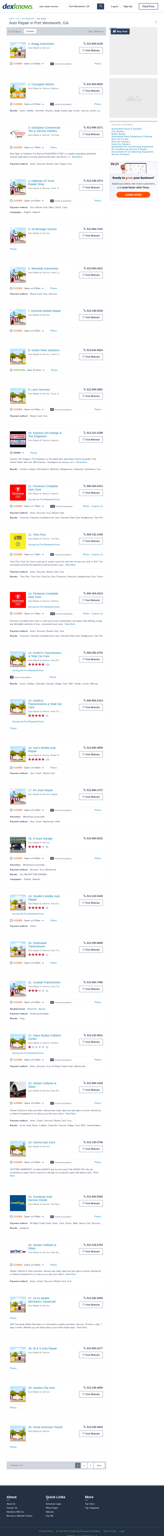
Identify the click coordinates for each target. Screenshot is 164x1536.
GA (17, 19)
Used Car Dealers (59, 272)
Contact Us (12, 1508)
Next (99, 1465)
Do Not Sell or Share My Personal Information (78, 1531)
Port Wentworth (28, 19)
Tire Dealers (56, 135)
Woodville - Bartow (36, 1009)
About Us (11, 1504)
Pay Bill (49, 1516)
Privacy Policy (46, 1531)
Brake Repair (57, 755)
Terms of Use (109, 1531)
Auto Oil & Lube (58, 660)
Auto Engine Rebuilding (62, 903)
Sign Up (128, 6)
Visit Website (92, 50)
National (50, 1512)
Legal (122, 1531)
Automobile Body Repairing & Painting (131, 136)
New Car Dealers (120, 141)
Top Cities (90, 1504)
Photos (97, 63)
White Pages (52, 1508)
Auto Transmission (60, 711)
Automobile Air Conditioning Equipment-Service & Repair (132, 153)
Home (11, 19)
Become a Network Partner (19, 1516)
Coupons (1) (97, 506)
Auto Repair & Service (38, 48)
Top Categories (92, 1508)
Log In (114, 6)
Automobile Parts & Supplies (126, 128)
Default (97, 31)
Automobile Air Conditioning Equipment (132, 146)
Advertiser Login (53, 1504)
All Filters (16, 31)
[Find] (100, 6)
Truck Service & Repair (62, 188)
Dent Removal (57, 1090)
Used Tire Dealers (59, 354)
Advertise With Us (15, 1512)
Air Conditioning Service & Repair (129, 149)
